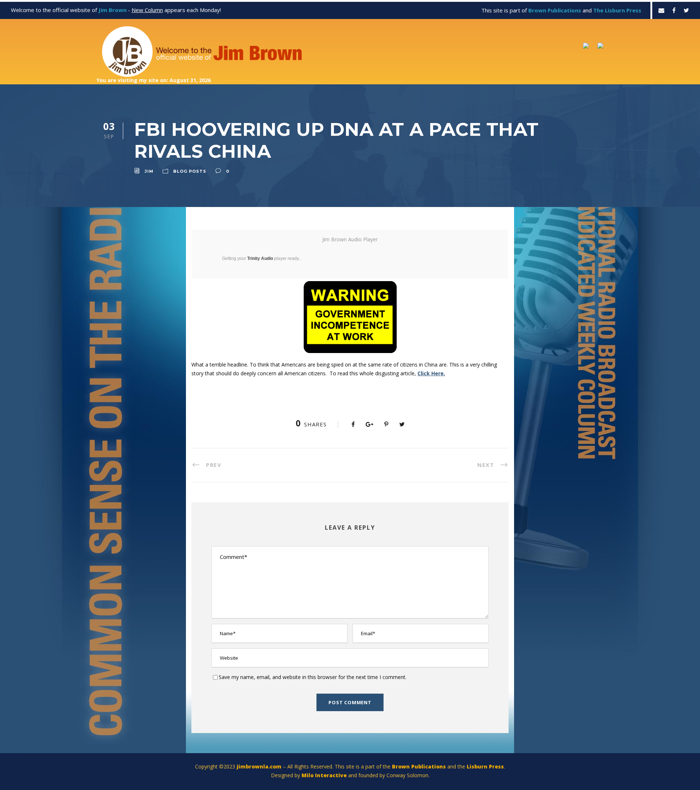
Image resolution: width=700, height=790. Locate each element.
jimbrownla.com (259, 766)
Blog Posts (189, 171)
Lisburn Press (485, 766)
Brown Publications (419, 766)
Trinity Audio (260, 258)
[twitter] (686, 10)
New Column (147, 10)
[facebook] (674, 10)
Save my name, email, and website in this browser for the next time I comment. (313, 677)
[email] (661, 10)
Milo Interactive (325, 775)
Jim (149, 171)
